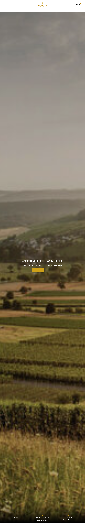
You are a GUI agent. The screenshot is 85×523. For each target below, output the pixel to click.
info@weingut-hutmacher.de (42, 520)
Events (42, 10)
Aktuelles (59, 10)
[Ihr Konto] (77, 4)
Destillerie (50, 10)
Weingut (21, 10)
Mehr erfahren (37, 270)
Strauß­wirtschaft (32, 10)
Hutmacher (12, 10)
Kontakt (67, 10)
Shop (73, 10)
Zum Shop (49, 270)
